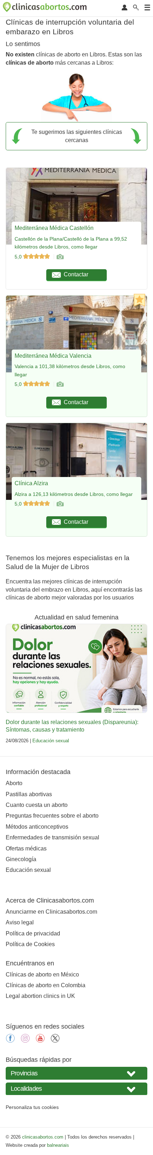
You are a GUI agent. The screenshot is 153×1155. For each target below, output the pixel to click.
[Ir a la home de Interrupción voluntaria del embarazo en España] (45, 8)
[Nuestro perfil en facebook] (10, 1041)
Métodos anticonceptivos (37, 827)
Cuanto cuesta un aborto (37, 805)
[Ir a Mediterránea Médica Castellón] (59, 256)
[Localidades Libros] (76, 1089)
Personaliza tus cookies (32, 1107)
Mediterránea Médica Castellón (54, 228)
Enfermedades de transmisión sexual (52, 837)
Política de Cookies (30, 944)
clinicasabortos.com (42, 1137)
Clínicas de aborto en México (42, 974)
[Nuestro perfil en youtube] (40, 1041)
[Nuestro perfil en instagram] (25, 1041)
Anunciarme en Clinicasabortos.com (51, 912)
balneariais (58, 1145)
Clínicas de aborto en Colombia (45, 985)
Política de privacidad (33, 933)
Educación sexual (50, 740)
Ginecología (21, 859)
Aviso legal (20, 922)
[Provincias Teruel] (76, 1073)
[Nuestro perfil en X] (55, 1041)
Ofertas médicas (26, 848)
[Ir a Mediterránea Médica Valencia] (59, 384)
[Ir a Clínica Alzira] (59, 503)
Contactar (76, 274)
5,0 (19, 257)
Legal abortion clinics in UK (40, 996)
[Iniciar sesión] (124, 8)
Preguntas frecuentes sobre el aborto (52, 816)
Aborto (14, 783)
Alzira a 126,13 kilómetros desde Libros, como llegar (74, 494)
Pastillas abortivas (29, 794)
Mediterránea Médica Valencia (53, 356)
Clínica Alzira (31, 483)
